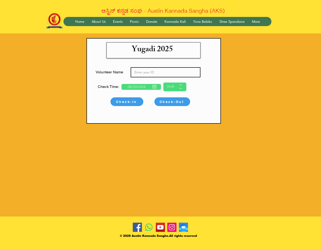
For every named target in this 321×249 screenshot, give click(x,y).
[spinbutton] (171, 87)
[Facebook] (137, 227)
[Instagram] (171, 227)
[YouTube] (160, 227)
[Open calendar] (154, 87)
